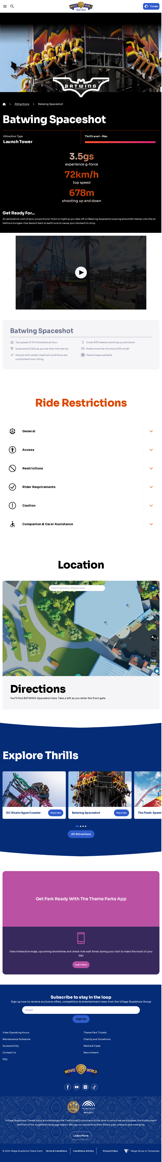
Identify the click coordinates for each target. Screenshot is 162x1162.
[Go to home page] (81, 6)
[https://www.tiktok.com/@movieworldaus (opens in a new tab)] (94, 1087)
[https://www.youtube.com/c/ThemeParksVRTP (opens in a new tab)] (76, 1087)
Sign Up (81, 1019)
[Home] (4, 104)
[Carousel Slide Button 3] (85, 826)
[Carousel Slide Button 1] (80, 826)
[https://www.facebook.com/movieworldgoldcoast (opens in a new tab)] (68, 1087)
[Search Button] (12, 6)
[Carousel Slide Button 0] (77, 826)
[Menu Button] (5, 6)
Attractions (22, 104)
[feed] (81, 162)
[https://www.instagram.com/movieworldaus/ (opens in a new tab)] (85, 1087)
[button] (81, 273)
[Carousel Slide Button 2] (83, 826)
